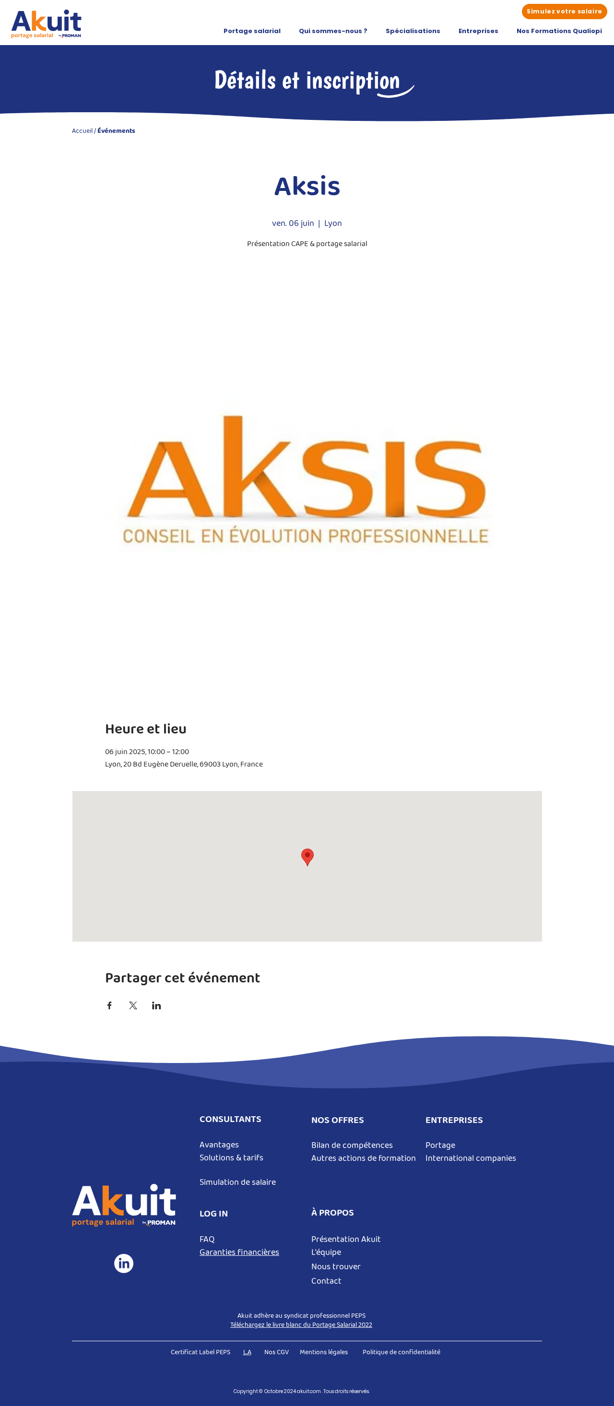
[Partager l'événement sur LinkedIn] (156, 1005)
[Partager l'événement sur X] (133, 1005)
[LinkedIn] (123, 1263)
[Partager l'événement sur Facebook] (109, 1005)
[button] (252, 31)
